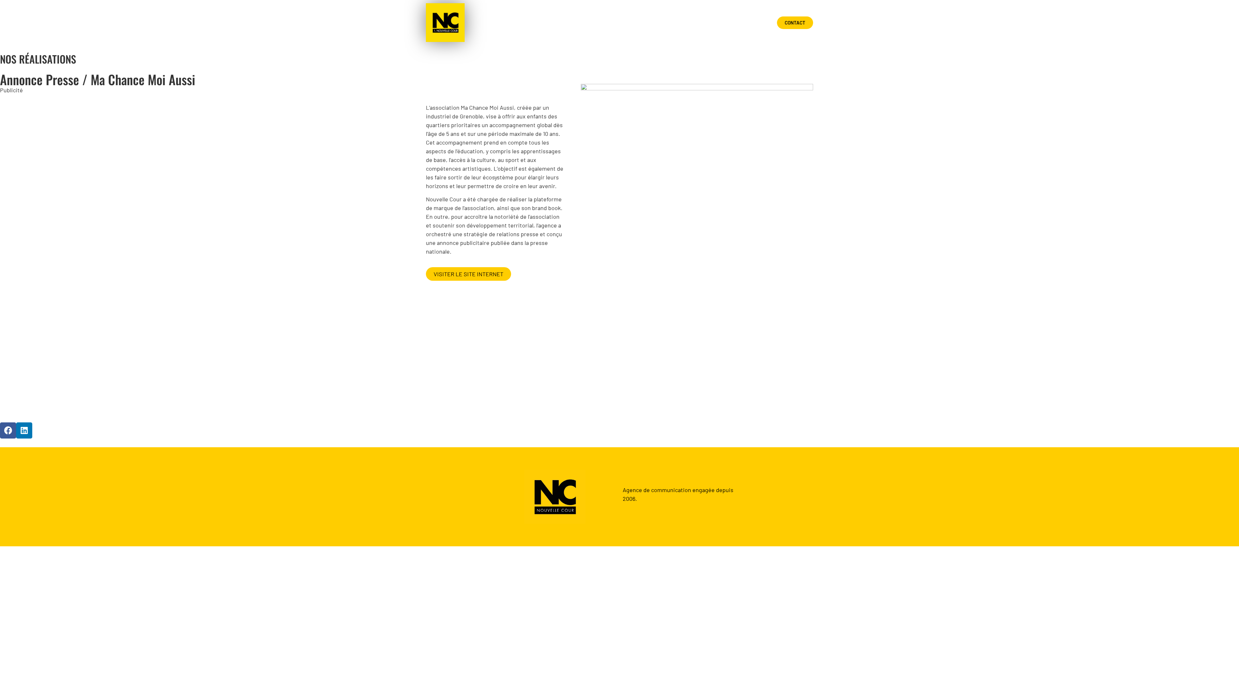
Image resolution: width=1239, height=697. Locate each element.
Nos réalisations (688, 22)
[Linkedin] (24, 430)
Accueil (641, 22)
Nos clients (741, 22)
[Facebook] (8, 430)
